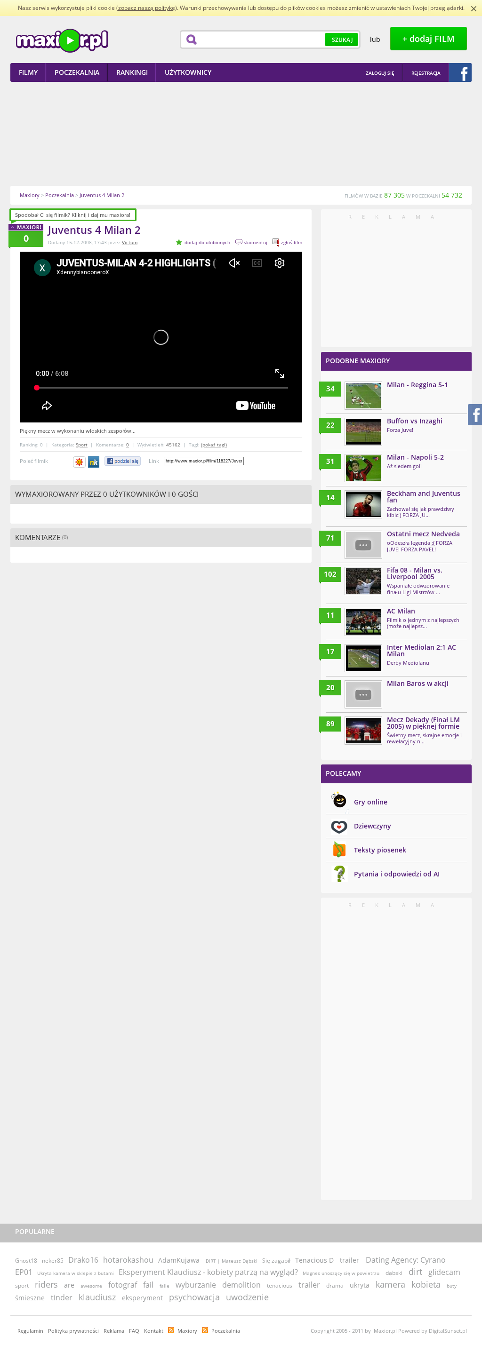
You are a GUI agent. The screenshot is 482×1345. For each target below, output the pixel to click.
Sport (82, 444)
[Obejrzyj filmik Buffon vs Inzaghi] (363, 432)
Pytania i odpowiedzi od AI (397, 873)
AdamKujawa (179, 1260)
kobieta (426, 1284)
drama (335, 1285)
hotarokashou (128, 1260)
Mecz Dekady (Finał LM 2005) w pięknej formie (423, 723)
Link (154, 460)
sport (22, 1285)
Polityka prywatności (73, 1330)
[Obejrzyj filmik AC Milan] (363, 622)
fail (148, 1285)
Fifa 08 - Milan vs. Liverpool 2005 (414, 573)
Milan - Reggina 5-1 (417, 384)
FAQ (134, 1330)
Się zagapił (276, 1261)
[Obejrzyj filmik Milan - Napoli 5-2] (363, 468)
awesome (91, 1285)
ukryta (360, 1285)
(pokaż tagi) (214, 444)
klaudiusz (97, 1297)
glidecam (444, 1272)
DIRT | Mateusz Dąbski (231, 1260)
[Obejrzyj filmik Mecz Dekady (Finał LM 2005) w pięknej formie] (363, 730)
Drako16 (83, 1260)
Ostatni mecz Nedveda (423, 533)
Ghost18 (26, 1261)
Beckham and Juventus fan (423, 496)
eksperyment (142, 1297)
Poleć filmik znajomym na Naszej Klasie (94, 462)
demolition (241, 1285)
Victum (129, 242)
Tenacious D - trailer (327, 1260)
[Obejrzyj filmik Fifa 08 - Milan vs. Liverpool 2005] (363, 581)
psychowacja (194, 1297)
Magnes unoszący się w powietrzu (341, 1273)
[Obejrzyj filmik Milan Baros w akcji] (363, 694)
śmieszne (30, 1297)
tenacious (279, 1285)
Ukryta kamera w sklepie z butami (75, 1273)
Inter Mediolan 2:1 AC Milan (421, 650)
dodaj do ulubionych (207, 242)
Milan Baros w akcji (418, 683)
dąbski (394, 1273)
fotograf (122, 1285)
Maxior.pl (62, 40)
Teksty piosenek (380, 849)
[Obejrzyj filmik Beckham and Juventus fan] (363, 504)
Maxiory (187, 1330)
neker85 (53, 1261)
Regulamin (30, 1330)
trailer (309, 1285)
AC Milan (401, 610)
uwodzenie (247, 1297)
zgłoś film (291, 242)
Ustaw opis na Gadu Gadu (79, 462)
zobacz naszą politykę (146, 8)
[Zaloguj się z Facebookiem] (460, 72)
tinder (61, 1297)
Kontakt (153, 1330)
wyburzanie (196, 1285)
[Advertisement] (241, 134)
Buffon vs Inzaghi (414, 420)
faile (164, 1285)
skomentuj (255, 242)
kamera (390, 1284)
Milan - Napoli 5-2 (415, 457)
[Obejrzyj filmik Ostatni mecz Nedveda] (363, 545)
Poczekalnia (225, 1330)
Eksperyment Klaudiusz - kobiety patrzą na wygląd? (208, 1272)
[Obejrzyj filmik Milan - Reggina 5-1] (363, 396)
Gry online (370, 801)
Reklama (114, 1330)
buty (452, 1285)
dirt (415, 1271)
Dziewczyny (372, 825)
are (69, 1285)
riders (46, 1284)
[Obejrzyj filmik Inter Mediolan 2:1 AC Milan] (363, 658)
